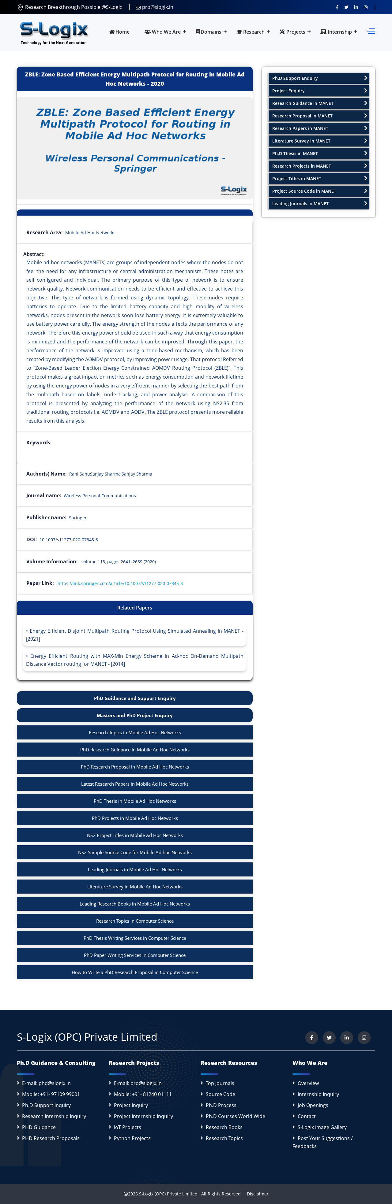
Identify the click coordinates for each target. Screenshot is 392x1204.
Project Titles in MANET (296, 178)
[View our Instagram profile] (366, 7)
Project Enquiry (288, 91)
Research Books (224, 1127)
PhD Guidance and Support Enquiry (135, 698)
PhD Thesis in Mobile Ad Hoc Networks (135, 801)
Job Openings (313, 1105)
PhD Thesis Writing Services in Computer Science (135, 938)
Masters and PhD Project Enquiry (135, 715)
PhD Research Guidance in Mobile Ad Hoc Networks (135, 749)
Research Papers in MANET (300, 128)
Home (122, 31)
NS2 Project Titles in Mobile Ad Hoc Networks (135, 835)
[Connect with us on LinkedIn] (356, 7)
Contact (307, 1116)
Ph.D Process (221, 1105)
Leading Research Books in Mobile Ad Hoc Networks (135, 904)
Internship (339, 31)
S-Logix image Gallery (322, 1127)
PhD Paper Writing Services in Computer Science (135, 955)
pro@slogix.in (157, 7)
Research (254, 31)
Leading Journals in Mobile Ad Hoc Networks (135, 869)
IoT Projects (127, 1127)
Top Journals (220, 1083)
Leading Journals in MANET (300, 203)
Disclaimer (255, 1194)
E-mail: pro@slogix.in (138, 1083)
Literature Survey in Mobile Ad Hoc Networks (135, 887)
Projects (295, 31)
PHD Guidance (39, 1127)
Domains (211, 31)
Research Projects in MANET (301, 166)
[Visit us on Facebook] (337, 7)
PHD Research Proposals (51, 1138)
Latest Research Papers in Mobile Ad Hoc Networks (135, 784)
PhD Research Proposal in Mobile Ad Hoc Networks (135, 767)
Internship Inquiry (318, 1094)
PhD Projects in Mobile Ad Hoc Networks (135, 818)
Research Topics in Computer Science (135, 921)
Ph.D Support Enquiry (295, 78)
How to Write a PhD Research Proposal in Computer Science (135, 972)
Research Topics (224, 1138)
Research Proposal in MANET (302, 116)
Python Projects (132, 1138)
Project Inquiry (131, 1105)
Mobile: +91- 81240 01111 (143, 1094)
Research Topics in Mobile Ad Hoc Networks (135, 732)
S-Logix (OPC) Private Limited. (169, 1194)
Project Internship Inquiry (143, 1116)
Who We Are (166, 31)
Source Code (220, 1094)
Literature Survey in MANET (301, 141)
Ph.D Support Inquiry (46, 1105)
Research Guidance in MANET (303, 103)
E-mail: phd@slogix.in (46, 1083)
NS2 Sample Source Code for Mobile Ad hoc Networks (135, 852)
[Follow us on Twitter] (346, 7)
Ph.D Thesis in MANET (295, 153)
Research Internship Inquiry (54, 1116)
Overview (308, 1083)
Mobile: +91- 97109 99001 (51, 1094)
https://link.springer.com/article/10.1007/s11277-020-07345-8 (120, 583)
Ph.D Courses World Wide (235, 1116)
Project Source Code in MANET (304, 191)
